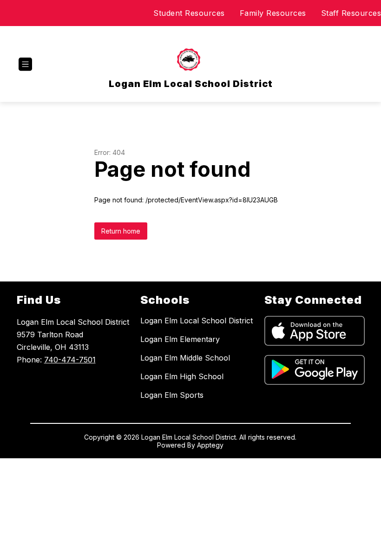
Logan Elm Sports (172, 395)
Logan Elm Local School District (196, 320)
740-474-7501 (70, 359)
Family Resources (273, 13)
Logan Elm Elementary (180, 339)
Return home (120, 231)
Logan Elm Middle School (185, 357)
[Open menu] (25, 64)
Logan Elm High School (181, 376)
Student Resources (189, 13)
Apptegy (210, 445)
